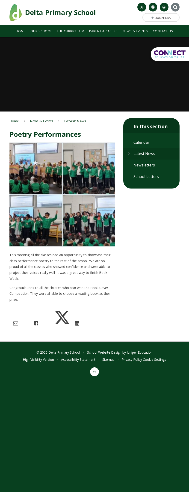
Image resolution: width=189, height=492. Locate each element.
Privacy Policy (132, 359)
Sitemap (108, 359)
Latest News (75, 121)
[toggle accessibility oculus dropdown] (153, 7)
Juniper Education (140, 352)
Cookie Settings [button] (154, 359)
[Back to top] (94, 371)
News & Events (41, 121)
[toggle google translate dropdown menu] (164, 7)
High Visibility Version (38, 359)
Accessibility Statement (78, 359)
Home (14, 121)
